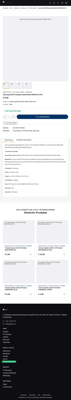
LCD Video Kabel (32, 8)
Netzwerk (6, 340)
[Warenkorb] (62, 3)
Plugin (5, 384)
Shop (11, 8)
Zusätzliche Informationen (23, 140)
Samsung (23, 8)
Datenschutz (32, 395)
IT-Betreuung (7, 370)
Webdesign (6, 375)
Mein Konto (6, 351)
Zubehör (5, 337)
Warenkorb (6, 353)
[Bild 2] (13, 85)
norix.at (5, 359)
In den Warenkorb (43, 117)
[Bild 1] (6, 85)
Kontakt (5, 356)
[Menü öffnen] (66, 3)
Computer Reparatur (9, 373)
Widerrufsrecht (46, 395)
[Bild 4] (28, 85)
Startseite (5, 8)
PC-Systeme (7, 334)
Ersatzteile (17, 8)
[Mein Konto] (58, 3)
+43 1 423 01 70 (10, 321)
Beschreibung (9, 140)
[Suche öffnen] (50, 3)
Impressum (24, 395)
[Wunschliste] (54, 3)
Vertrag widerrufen (9, 361)
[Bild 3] (21, 85)
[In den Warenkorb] (31, 254)
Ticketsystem (7, 387)
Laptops (5, 332)
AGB (39, 395)
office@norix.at (10, 324)
